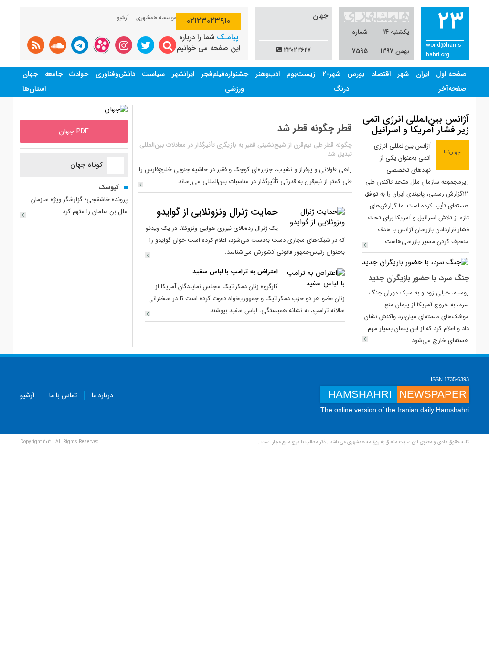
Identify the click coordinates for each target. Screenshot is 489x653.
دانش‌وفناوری (115, 74)
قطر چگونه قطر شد (314, 127)
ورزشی (234, 89)
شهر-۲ (331, 74)
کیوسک (108, 187)
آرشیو (123, 17)
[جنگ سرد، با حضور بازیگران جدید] (415, 262)
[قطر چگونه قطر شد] (140, 184)
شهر (403, 74)
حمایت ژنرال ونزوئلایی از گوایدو (217, 212)
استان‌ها (34, 89)
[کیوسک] (23, 215)
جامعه (54, 74)
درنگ (341, 89)
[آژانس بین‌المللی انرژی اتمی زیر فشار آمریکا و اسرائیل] (365, 245)
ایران (422, 74)
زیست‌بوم (301, 74)
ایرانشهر (183, 74)
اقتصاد (381, 74)
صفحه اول (451, 74)
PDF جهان (74, 131)
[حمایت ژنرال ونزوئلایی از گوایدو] (314, 217)
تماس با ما (63, 395)
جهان (30, 74)
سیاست (153, 74)
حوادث (78, 74)
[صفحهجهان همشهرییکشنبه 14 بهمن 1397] (116, 109)
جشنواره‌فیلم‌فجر (224, 74)
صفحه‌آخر (452, 89)
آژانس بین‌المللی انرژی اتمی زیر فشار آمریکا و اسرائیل (415, 124)
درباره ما (102, 395)
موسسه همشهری (156, 17)
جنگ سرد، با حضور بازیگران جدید (419, 278)
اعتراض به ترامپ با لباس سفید (235, 271)
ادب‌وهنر (267, 74)
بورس (355, 74)
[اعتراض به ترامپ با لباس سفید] (314, 278)
